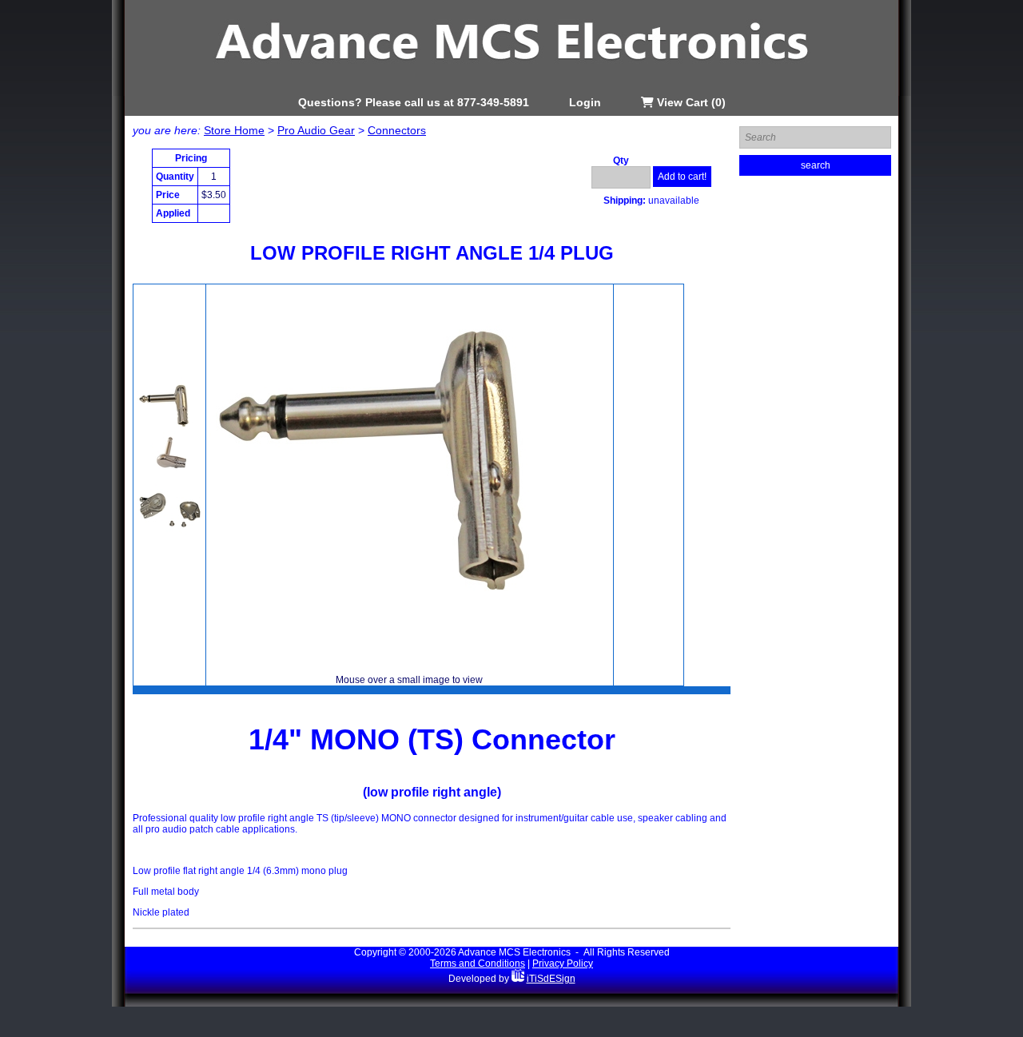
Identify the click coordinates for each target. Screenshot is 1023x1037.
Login (585, 102)
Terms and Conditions (477, 963)
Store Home (234, 130)
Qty (621, 160)
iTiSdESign (551, 978)
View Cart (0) (690, 102)
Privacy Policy (562, 963)
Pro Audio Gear (316, 130)
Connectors (397, 130)
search (815, 165)
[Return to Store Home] (511, 92)
